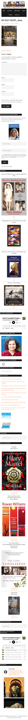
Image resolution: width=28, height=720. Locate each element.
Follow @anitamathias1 (6, 371)
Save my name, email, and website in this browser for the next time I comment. (11, 101)
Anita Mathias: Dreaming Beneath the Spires (14, 4)
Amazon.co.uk (14, 493)
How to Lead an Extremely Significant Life (11, 405)
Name (3, 77)
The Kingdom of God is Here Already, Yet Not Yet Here (14, 385)
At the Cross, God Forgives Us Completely (11, 379)
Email (3, 84)
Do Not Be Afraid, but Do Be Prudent (9, 399)
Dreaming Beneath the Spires (10, 716)
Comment (4, 62)
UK (14, 218)
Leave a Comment (15, 23)
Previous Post (7, 50)
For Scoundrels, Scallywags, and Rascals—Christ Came (13, 402)
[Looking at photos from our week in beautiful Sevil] (14, 687)
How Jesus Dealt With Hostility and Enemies (11, 397)
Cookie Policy (10, 717)
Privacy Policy (17, 717)
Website (3, 91)
